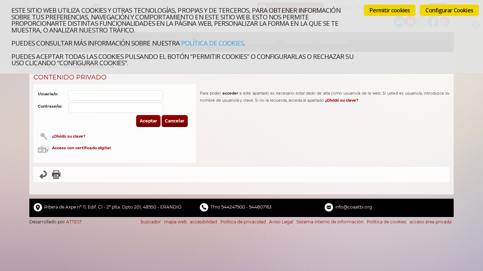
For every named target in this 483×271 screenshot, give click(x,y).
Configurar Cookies (449, 10)
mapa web (175, 221)
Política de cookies (212, 42)
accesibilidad (203, 221)
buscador (151, 221)
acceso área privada (430, 221)
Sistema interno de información (329, 221)
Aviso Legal (281, 221)
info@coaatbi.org (353, 207)
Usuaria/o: (48, 94)
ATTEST (74, 221)
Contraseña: (50, 106)
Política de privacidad (243, 221)
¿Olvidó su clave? (68, 136)
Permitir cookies (389, 10)
